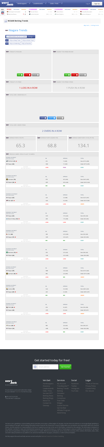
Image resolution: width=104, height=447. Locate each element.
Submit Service (62, 405)
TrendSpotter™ (63, 386)
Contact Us (47, 403)
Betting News (48, 396)
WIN (20, 75)
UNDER (52, 118)
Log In (88, 4)
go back (87, 25)
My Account (61, 383)
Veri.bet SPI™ (48, 393)
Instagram (75, 388)
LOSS (27, 75)
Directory (46, 386)
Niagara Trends (18, 30)
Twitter (74, 386)
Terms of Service (92, 383)
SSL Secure (90, 391)
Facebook (75, 383)
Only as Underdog (14, 43)
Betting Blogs (48, 398)
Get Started (65, 367)
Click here (18, 392)
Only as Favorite (26, 43)
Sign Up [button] (97, 4)
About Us (46, 400)
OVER (43, 118)
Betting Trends (63, 388)
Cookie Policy (91, 388)
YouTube (74, 391)
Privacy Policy (91, 386)
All (7, 40)
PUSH (35, 75)
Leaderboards (38, 3)
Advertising (61, 413)
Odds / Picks (54, 3)
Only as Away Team (15, 40)
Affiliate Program (63, 410)
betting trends (95, 25)
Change (20, 36)
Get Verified (61, 408)
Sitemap (46, 405)
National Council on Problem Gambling (52, 436)
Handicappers (22, 3)
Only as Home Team (28, 40)
